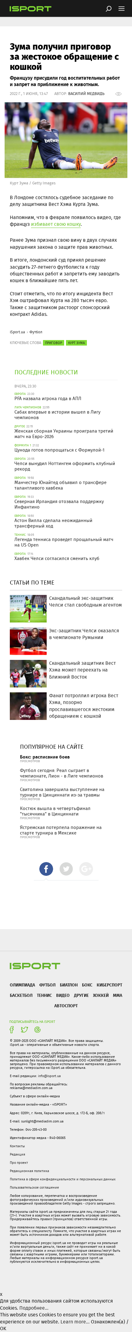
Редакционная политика (29, 1170)
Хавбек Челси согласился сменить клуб (56, 558)
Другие (81, 995)
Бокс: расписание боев (45, 756)
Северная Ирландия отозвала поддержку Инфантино (59, 504)
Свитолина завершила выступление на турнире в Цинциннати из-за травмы (62, 792)
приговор (53, 342)
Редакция (17, 1154)
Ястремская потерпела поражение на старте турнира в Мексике (61, 830)
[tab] (46, 869)
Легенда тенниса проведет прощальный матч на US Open (63, 542)
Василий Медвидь (86, 93)
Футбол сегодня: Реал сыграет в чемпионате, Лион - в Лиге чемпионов (61, 773)
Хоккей (101, 995)
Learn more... (75, 1321)
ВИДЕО (63, 995)
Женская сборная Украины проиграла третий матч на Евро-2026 (63, 434)
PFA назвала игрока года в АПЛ (47, 398)
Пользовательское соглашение (34, 1187)
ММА (117, 995)
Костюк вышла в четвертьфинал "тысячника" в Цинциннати (55, 811)
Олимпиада (22, 985)
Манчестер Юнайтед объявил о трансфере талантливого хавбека (60, 485)
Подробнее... (34, 1307)
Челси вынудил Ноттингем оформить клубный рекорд (64, 466)
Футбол (35, 332)
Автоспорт (66, 1005)
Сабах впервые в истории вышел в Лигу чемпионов (57, 415)
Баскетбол (21, 995)
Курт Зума (76, 342)
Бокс (87, 985)
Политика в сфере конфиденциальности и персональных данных (62, 1179)
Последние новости (46, 372)
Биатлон (69, 985)
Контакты (17, 1146)
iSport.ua (17, 332)
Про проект (19, 1162)
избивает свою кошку (56, 224)
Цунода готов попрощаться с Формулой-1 (59, 450)
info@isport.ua (49, 1075)
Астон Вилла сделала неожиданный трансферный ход (53, 523)
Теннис (44, 995)
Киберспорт (109, 985)
